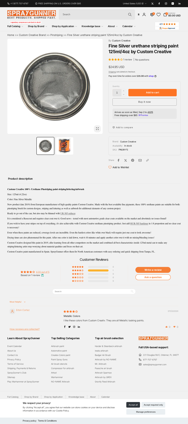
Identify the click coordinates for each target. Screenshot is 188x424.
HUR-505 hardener (139, 223)
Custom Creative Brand (32, 35)
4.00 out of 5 (42, 271)
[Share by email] (140, 160)
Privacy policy (29, 420)
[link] (19, 3)
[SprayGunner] (153, 339)
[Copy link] (147, 160)
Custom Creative (119, 40)
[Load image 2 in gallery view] (64, 146)
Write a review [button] (153, 269)
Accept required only (153, 405)
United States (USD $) (133, 3)
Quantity (116, 86)
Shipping (112, 72)
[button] (172, 14)
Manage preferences (146, 412)
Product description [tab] (20, 178)
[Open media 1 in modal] (55, 86)
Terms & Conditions (47, 420)
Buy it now (144, 101)
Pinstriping (56, 35)
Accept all (133, 405)
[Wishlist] (158, 14)
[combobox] (97, 14)
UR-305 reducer (67, 213)
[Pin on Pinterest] (132, 160)
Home (10, 35)
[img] (71, 311)
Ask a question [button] (153, 277)
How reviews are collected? (25, 329)
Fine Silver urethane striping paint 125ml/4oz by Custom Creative (104, 35)
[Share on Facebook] (118, 160)
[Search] (130, 14)
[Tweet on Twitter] (125, 160)
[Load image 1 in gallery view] (45, 146)
